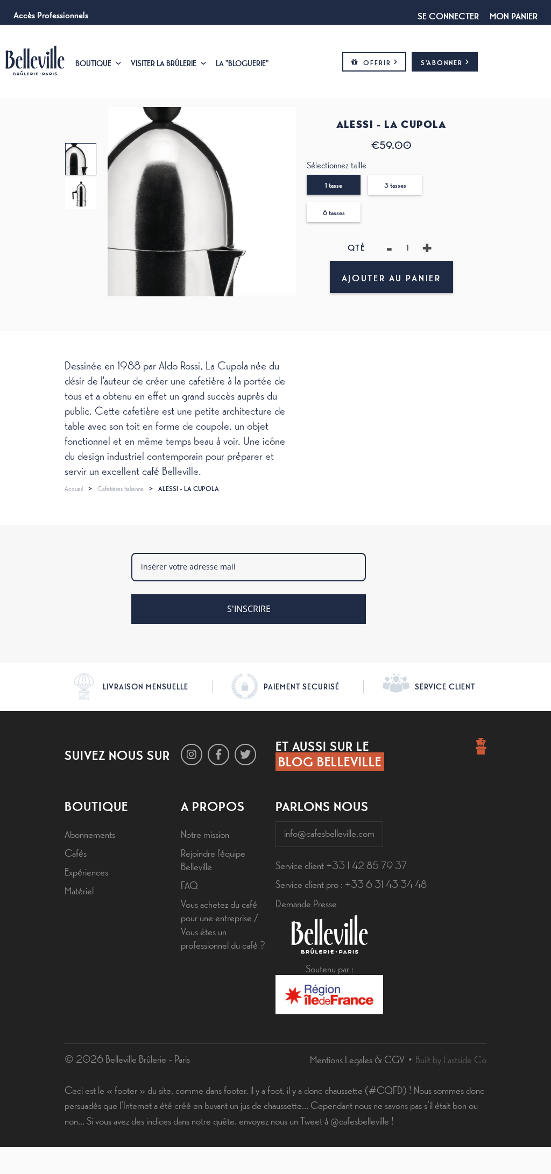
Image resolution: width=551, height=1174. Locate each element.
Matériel (79, 890)
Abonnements (90, 833)
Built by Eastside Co (450, 1058)
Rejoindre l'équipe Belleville (213, 859)
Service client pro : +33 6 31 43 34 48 (351, 883)
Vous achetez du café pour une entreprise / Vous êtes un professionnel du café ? (223, 924)
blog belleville (330, 761)
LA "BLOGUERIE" (242, 62)
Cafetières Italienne (120, 488)
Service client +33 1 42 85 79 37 (341, 864)
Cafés (76, 852)
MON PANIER (514, 15)
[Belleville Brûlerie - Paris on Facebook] (218, 754)
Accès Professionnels (50, 14)
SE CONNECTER (448, 15)
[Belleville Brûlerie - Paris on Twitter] (245, 754)
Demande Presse (306, 902)
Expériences (86, 871)
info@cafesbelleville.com (329, 832)
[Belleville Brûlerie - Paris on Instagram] (191, 754)
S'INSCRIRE (249, 609)
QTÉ (356, 247)
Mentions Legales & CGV (357, 1058)
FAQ (189, 884)
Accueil (74, 488)
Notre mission (205, 833)
